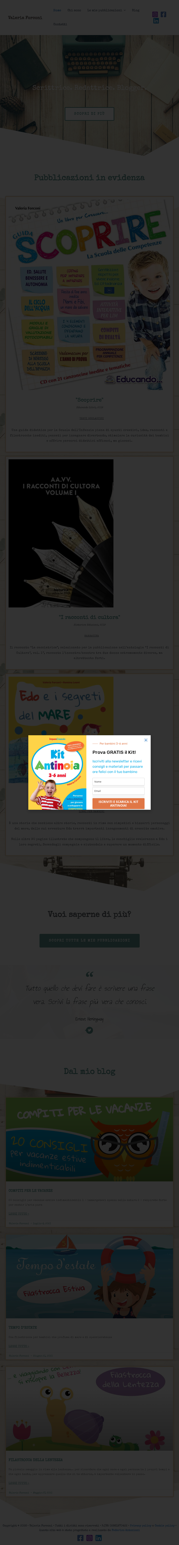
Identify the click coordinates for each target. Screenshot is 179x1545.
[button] (146, 740)
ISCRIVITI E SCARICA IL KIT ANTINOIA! (118, 803)
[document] (89, 772)
